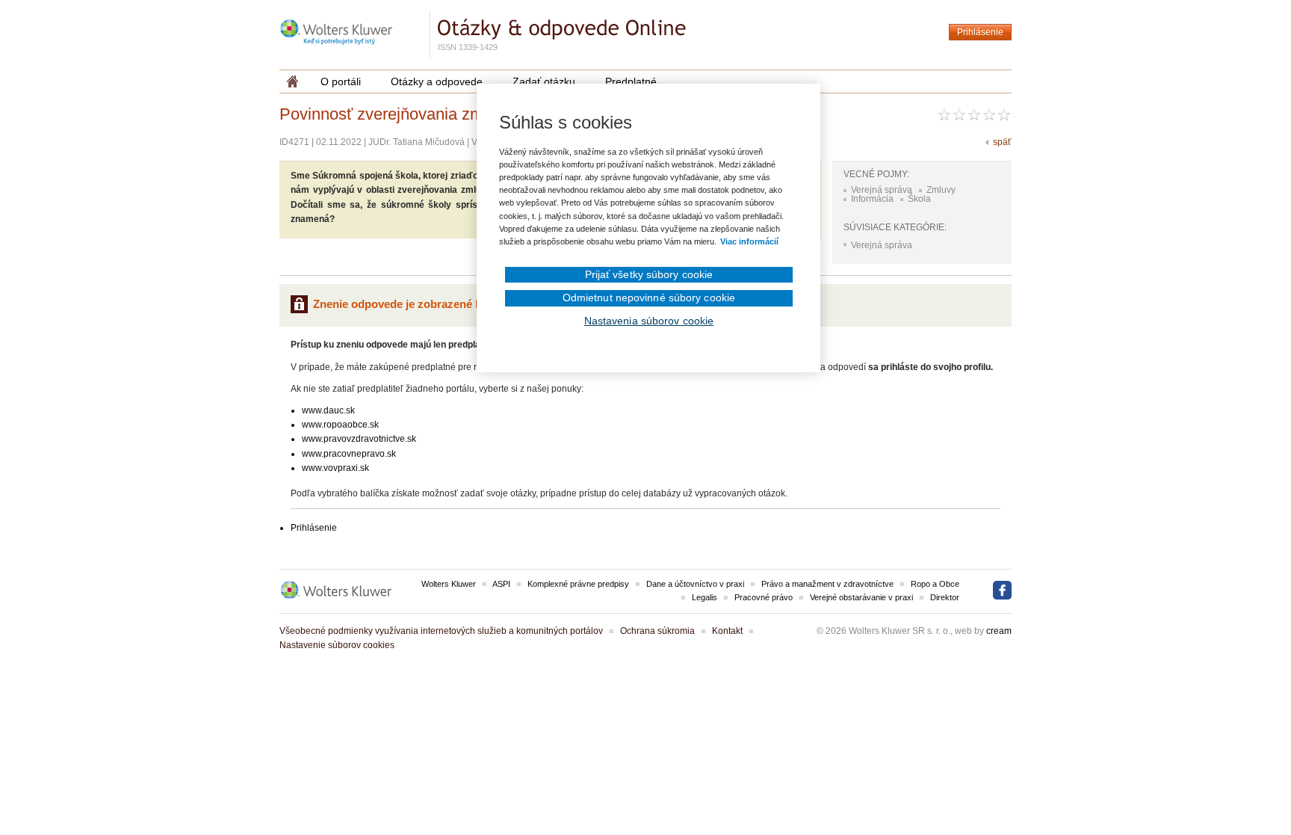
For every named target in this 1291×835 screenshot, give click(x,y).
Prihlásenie (980, 32)
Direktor (944, 597)
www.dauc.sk (328, 410)
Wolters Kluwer (448, 583)
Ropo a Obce (935, 583)
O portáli (341, 81)
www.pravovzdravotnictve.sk (359, 439)
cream (999, 631)
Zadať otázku (544, 81)
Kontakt (727, 631)
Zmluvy (941, 190)
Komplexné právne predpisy (578, 583)
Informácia (872, 199)
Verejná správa (881, 190)
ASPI (501, 583)
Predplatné (631, 81)
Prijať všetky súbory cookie (649, 274)
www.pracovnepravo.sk (349, 454)
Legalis (704, 597)
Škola (919, 199)
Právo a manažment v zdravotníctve (827, 583)
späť (1002, 142)
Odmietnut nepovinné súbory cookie (649, 298)
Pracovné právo (763, 597)
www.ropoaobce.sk (340, 424)
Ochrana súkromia (657, 631)
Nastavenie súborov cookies (336, 645)
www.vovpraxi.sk (335, 468)
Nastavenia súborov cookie (649, 321)
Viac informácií (749, 241)
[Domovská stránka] (292, 81)
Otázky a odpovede (437, 81)
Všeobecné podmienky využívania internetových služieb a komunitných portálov (441, 631)
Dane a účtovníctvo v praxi (695, 583)
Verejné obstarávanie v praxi (861, 597)
